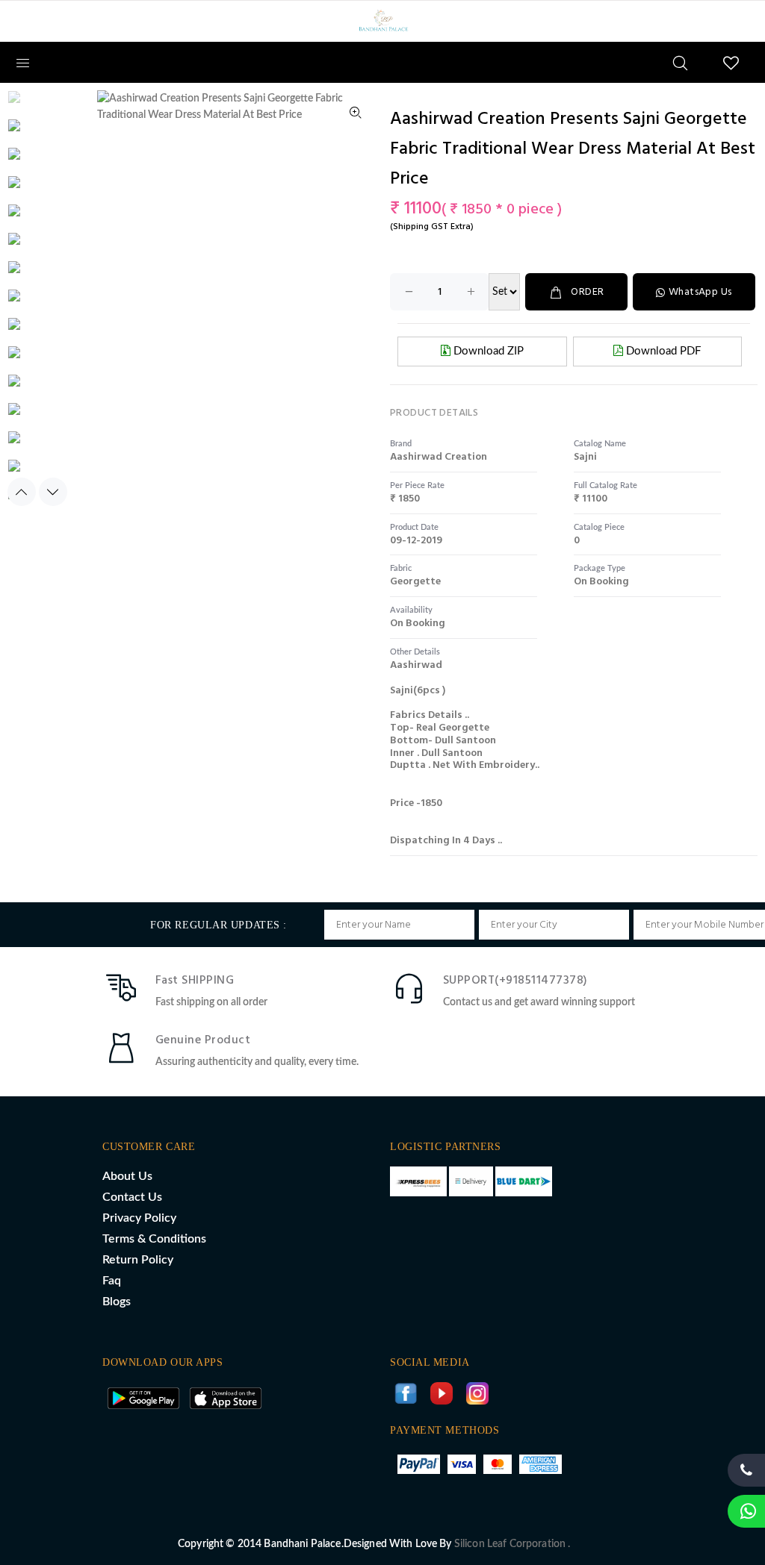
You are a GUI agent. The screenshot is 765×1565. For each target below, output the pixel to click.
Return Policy (137, 1260)
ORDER (587, 292)
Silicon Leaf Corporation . (512, 1544)
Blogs (116, 1302)
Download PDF (662, 351)
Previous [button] (21, 492)
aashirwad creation (438, 457)
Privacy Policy (139, 1218)
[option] (36, 104)
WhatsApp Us (700, 292)
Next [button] (53, 492)
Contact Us (132, 1197)
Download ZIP (487, 351)
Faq (111, 1281)
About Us (127, 1176)
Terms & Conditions (154, 1239)
